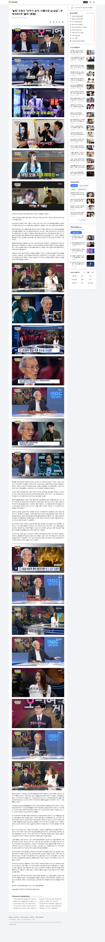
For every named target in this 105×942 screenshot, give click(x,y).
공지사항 (32, 917)
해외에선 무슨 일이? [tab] (83, 189)
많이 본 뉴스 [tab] (76, 232)
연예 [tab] (88, 272)
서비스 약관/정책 (39, 917)
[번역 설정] (56, 22)
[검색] (94, 2)
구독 (86, 2)
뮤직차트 (74, 283)
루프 (82, 283)
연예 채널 (90, 283)
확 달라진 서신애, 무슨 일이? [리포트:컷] (50, 899)
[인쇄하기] (62, 22)
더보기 (81, 220)
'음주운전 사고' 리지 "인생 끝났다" (48, 908)
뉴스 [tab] (84, 272)
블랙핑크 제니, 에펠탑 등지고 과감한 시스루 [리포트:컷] (25, 901)
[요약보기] (50, 22)
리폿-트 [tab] (73, 189)
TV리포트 (14, 2)
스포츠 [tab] (92, 272)
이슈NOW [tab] (74, 185)
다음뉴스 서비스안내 (14, 917)
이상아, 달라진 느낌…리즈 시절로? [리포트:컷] (25, 903)
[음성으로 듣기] (53, 22)
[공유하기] (90, 2)
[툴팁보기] (94, 13)
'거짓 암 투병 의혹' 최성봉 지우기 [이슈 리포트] (25, 899)
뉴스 (82, 276)
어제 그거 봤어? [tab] (84, 185)
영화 (82, 279)
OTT (90, 279)
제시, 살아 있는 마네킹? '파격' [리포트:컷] (24, 906)
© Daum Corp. (12, 924)
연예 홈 (74, 276)
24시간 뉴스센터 (24, 917)
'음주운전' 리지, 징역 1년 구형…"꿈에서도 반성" (25, 908)
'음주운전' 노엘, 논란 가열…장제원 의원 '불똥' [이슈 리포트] (51, 906)
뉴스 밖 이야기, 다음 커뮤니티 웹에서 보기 (85, 7)
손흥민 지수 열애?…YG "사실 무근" (48, 901)
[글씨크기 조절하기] (59, 22)
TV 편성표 (74, 279)
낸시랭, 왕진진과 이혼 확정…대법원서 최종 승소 (51, 903)
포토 (90, 276)
